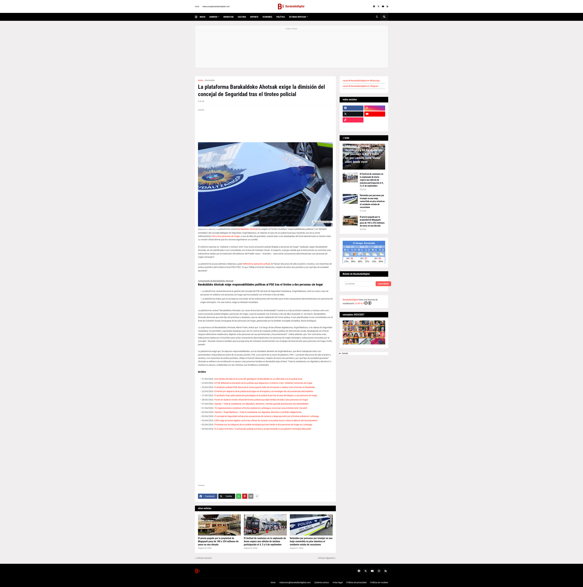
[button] (197, 17)
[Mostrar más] (256, 496)
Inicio (200, 80)
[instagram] (374, 108)
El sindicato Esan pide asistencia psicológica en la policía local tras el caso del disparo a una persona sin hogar (265, 395)
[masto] (353, 125)
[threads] (374, 125)
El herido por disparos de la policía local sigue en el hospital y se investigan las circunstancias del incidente (263, 391)
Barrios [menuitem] (213, 17)
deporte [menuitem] (254, 17)
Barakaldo (210, 80)
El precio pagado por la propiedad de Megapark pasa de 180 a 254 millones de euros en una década (218, 541)
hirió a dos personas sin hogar (226, 236)
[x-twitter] (378, 6)
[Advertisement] (265, 456)
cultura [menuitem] (242, 17)
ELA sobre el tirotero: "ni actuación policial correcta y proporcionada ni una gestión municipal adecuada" (262, 429)
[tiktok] (353, 120)
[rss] (387, 6)
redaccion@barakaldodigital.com (216, 6)
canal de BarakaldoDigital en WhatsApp (361, 80)
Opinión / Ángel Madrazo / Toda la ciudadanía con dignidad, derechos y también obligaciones (258, 412)
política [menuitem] (280, 17)
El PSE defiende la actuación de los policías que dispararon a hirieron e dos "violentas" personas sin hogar (263, 383)
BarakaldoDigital (350, 299)
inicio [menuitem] (202, 17)
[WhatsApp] (238, 496)
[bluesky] (374, 120)
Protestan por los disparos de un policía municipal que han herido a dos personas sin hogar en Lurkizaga (263, 424)
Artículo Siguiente (326, 558)
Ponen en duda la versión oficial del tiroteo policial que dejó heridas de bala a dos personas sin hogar (261, 399)
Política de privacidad (356, 582)
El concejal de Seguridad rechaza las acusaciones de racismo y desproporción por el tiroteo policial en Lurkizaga (266, 416)
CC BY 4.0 (359, 303)
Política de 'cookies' (379, 582)
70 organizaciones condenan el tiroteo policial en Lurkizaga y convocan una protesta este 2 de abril (260, 408)
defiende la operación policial (256, 264)
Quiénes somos (321, 582)
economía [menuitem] (267, 17)
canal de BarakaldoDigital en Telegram (360, 86)
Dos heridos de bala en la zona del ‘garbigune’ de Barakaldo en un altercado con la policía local (258, 379)
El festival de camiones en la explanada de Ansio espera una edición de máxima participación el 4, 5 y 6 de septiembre (265, 541)
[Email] (250, 496)
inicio (197, 6)
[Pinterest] (244, 496)
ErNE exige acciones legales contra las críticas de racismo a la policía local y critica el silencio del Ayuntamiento (265, 420)
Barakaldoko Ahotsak (247, 229)
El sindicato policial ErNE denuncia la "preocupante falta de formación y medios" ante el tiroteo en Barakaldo (264, 387)
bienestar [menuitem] (228, 17)
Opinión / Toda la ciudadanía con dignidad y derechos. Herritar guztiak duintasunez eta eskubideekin (261, 404)
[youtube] (383, 6)
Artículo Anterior (204, 558)
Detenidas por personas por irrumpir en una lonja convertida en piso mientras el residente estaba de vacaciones (311, 541)
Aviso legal (338, 582)
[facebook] (374, 6)
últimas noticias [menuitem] (297, 17)
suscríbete (383, 283)
